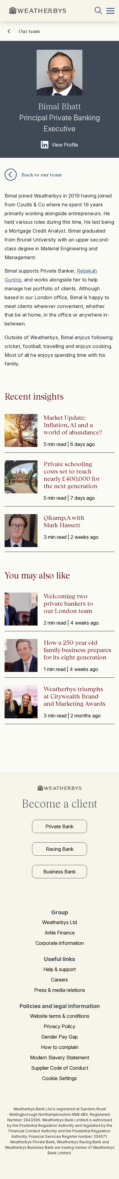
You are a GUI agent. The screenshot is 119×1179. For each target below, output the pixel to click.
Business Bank (59, 872)
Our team (29, 31)
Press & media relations (59, 990)
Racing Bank (60, 849)
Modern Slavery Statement (59, 1057)
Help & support (59, 969)
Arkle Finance (60, 933)
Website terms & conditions (59, 1016)
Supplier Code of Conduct (59, 1068)
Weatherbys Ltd (59, 922)
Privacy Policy (59, 1026)
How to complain (59, 1047)
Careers (59, 980)
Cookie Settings (59, 1078)
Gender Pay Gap (59, 1037)
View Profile (65, 145)
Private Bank (59, 826)
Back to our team (41, 174)
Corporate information (59, 943)
